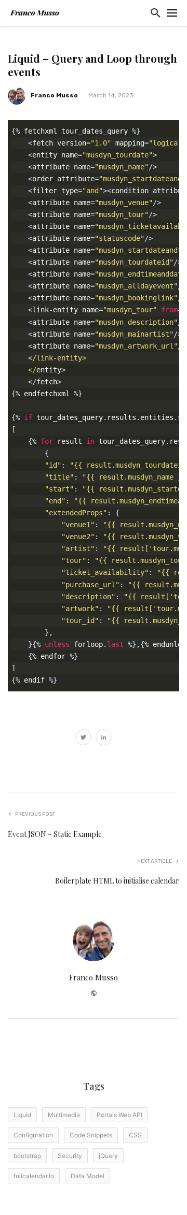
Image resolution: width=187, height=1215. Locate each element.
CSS (135, 1135)
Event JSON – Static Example (55, 834)
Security (70, 1156)
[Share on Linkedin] (104, 738)
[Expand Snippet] (176, 127)
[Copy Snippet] (171, 127)
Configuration (33, 1135)
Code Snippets (91, 1135)
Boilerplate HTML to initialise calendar (117, 881)
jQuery (108, 1156)
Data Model (87, 1176)
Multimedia (64, 1115)
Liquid (22, 1115)
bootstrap (27, 1156)
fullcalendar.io (34, 1176)
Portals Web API (119, 1115)
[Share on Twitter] (83, 738)
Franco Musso (54, 95)
